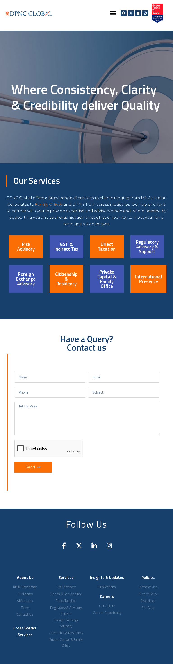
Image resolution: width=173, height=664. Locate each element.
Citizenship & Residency (66, 278)
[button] (113, 13)
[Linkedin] (138, 13)
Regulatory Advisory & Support (147, 246)
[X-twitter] (131, 13)
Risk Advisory (26, 246)
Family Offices (49, 204)
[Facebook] (124, 13)
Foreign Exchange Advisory (26, 278)
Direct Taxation (107, 246)
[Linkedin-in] (94, 545)
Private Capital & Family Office (106, 279)
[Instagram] (145, 13)
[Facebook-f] (64, 545)
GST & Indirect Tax (66, 246)
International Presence (148, 279)
